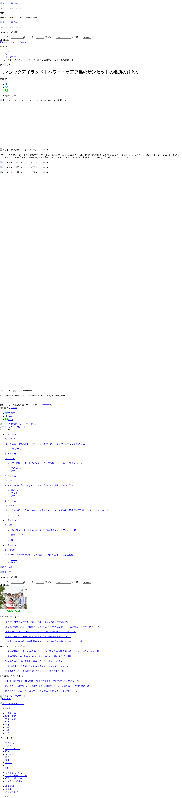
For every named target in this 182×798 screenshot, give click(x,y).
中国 (7, 722)
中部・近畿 (10, 719)
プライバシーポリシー (16, 775)
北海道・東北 (11, 713)
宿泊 (7, 751)
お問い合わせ (11, 792)
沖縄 (7, 730)
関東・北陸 (10, 716)
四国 (7, 725)
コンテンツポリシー (15, 781)
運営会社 (9, 789)
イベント (9, 754)
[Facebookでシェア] (6, 84)
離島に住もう (19, 42)
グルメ (8, 746)
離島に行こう (6, 42)
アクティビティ (12, 748)
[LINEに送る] (6, 91)
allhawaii (47, 405)
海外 (7, 733)
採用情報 (9, 786)
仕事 (7, 760)
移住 (7, 757)
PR (6, 768)
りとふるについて (13, 773)
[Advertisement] (91, 125)
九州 (7, 727)
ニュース (9, 765)
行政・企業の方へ (13, 778)
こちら (14, 407)
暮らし (8, 762)
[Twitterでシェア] (6, 88)
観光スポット (11, 743)
